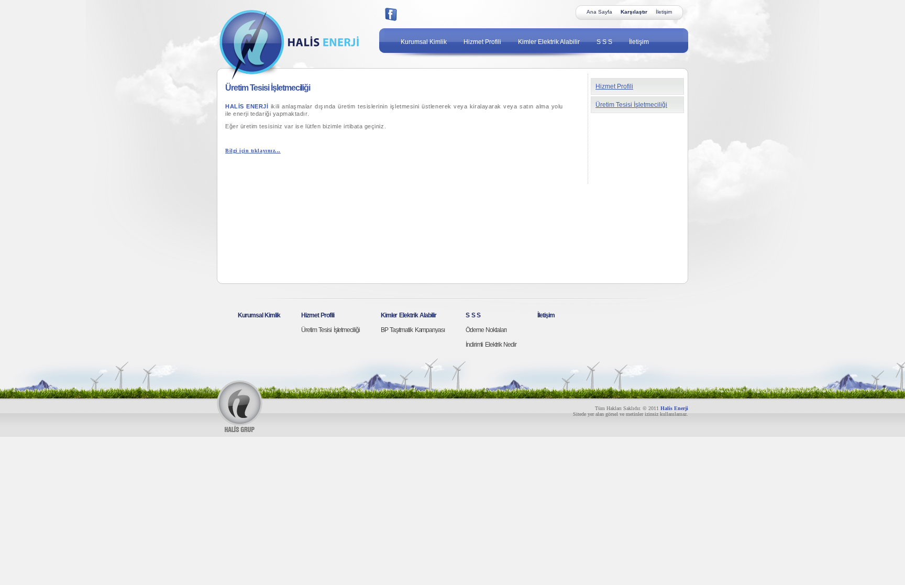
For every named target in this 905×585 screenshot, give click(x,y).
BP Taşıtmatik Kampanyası (413, 330)
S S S (604, 42)
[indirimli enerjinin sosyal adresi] (391, 14)
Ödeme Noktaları (486, 330)
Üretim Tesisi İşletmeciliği (631, 104)
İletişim (664, 12)
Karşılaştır (634, 12)
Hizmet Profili (482, 42)
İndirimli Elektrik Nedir (491, 344)
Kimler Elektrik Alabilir (549, 42)
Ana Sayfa (599, 12)
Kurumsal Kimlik (424, 42)
